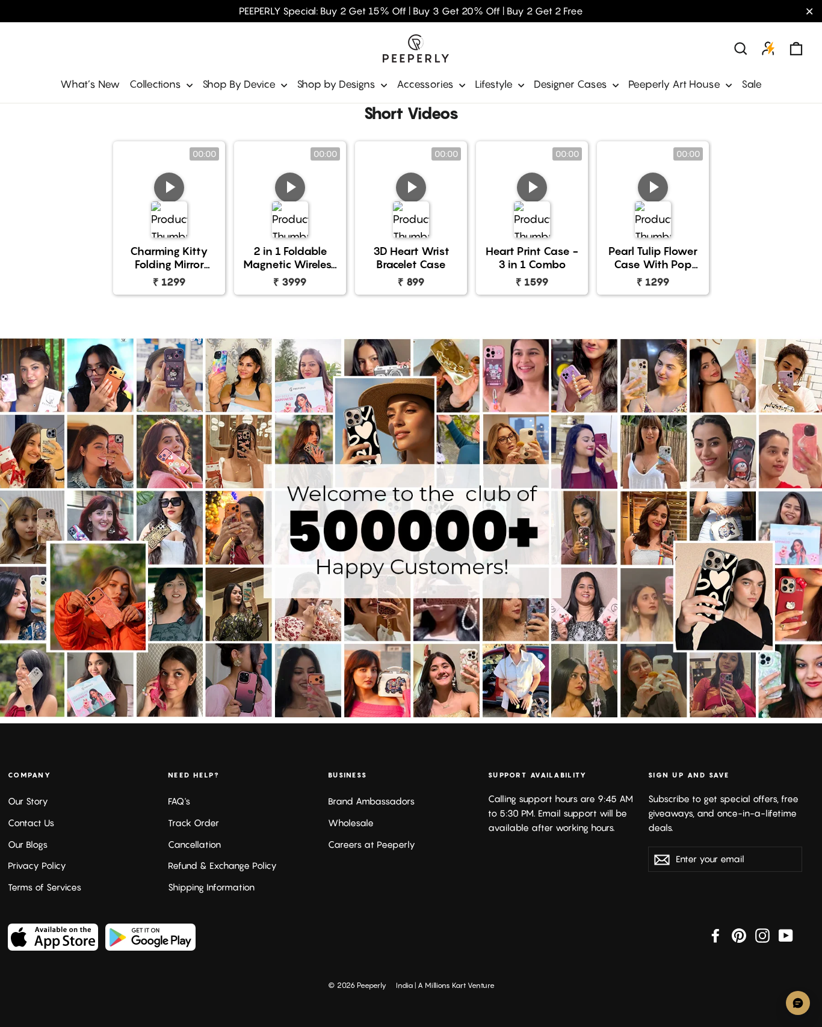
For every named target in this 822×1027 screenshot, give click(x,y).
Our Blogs (28, 844)
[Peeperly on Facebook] (715, 935)
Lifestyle (495, 84)
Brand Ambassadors (371, 801)
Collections (156, 84)
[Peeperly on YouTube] (786, 935)
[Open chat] (798, 1003)
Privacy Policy (37, 865)
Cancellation (194, 844)
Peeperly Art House (675, 84)
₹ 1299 (169, 281)
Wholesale (351, 823)
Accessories (426, 84)
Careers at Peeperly (371, 844)
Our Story (28, 801)
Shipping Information (211, 887)
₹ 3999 (290, 281)
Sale (751, 84)
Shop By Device (240, 84)
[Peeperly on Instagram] (762, 935)
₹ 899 (411, 281)
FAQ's (179, 801)
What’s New (90, 84)
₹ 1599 (532, 281)
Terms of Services (44, 887)
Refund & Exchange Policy (222, 865)
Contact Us (31, 823)
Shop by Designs (337, 84)
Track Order (193, 823)
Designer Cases (572, 84)
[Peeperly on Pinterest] (739, 935)
